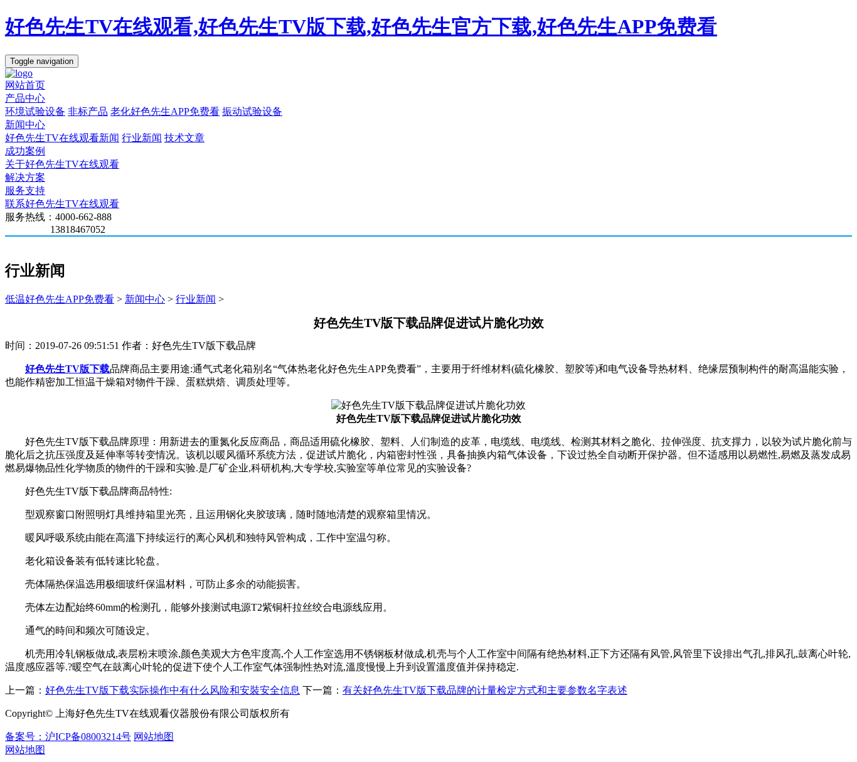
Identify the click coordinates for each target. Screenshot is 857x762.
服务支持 (25, 190)
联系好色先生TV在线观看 (62, 203)
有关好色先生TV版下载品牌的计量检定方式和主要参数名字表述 (485, 690)
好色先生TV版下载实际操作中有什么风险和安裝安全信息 (172, 690)
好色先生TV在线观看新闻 (62, 137)
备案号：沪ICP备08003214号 (68, 736)
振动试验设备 (252, 111)
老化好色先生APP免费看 (165, 111)
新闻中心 (25, 124)
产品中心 (25, 98)
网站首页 (25, 85)
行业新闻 (142, 137)
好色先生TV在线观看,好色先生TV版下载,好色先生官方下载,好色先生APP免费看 (361, 26)
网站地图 (154, 736)
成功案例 (25, 151)
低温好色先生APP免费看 (59, 299)
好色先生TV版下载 (67, 368)
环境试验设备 (35, 111)
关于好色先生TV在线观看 (62, 164)
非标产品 (88, 111)
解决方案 (25, 177)
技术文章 (184, 137)
